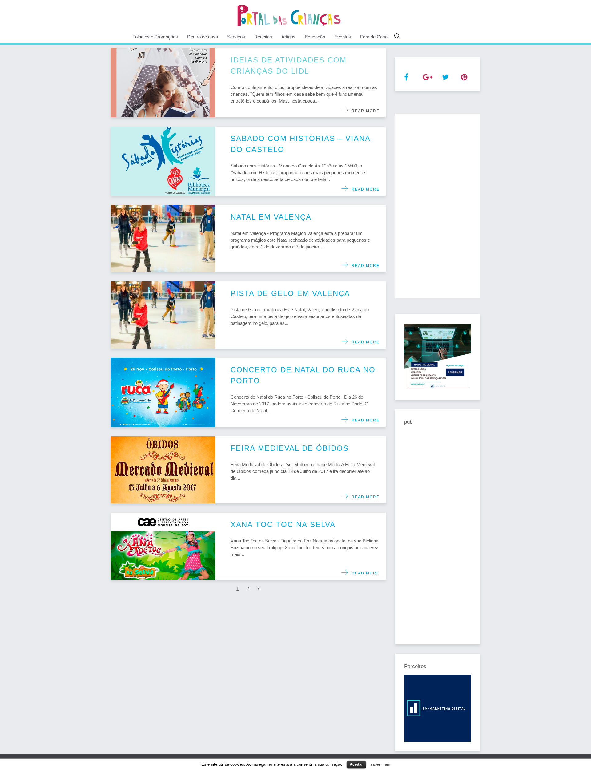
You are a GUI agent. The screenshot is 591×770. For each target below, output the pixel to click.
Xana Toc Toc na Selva (283, 524)
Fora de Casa (374, 36)
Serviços (236, 36)
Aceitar (356, 764)
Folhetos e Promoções (155, 36)
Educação (315, 36)
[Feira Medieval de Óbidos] (163, 469)
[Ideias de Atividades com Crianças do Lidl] (163, 82)
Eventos (342, 36)
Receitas (263, 36)
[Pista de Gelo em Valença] (163, 315)
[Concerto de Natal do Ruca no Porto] (163, 392)
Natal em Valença (271, 217)
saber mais (380, 764)
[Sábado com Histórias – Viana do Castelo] (163, 161)
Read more (364, 111)
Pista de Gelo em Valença (290, 293)
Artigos (288, 36)
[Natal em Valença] (163, 238)
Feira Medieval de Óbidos (290, 448)
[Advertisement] (437, 206)
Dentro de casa (202, 36)
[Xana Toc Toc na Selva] (163, 546)
